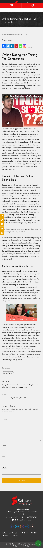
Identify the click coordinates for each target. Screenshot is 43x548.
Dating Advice (7, 373)
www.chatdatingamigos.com (13, 287)
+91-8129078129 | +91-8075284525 (22, 517)
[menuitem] (4, 532)
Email (3, 456)
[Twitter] (8, 45)
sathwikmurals (7, 35)
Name (4, 445)
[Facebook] (4, 45)
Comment (5, 419)
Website (4, 468)
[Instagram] (24, 45)
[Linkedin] (12, 45)
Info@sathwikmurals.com (22, 520)
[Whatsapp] (20, 45)
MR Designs (26, 546)
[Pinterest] (16, 45)
